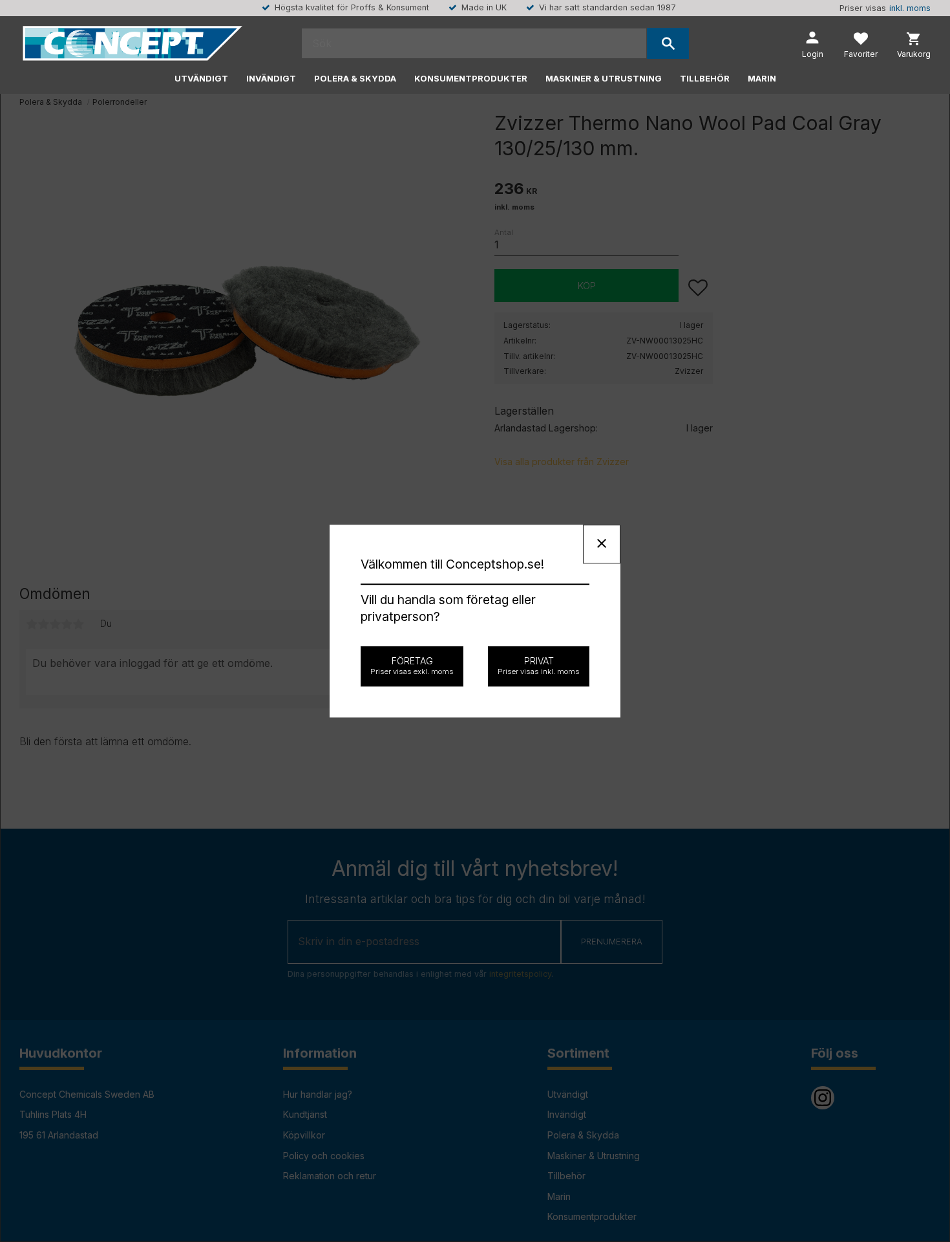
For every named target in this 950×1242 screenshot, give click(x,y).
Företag (412, 665)
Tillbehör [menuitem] (705, 78)
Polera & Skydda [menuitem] (355, 78)
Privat (539, 665)
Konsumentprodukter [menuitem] (470, 78)
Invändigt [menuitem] (271, 78)
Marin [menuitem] (762, 78)
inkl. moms (910, 8)
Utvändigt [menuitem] (201, 78)
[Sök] (668, 43)
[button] (861, 46)
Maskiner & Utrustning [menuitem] (603, 78)
